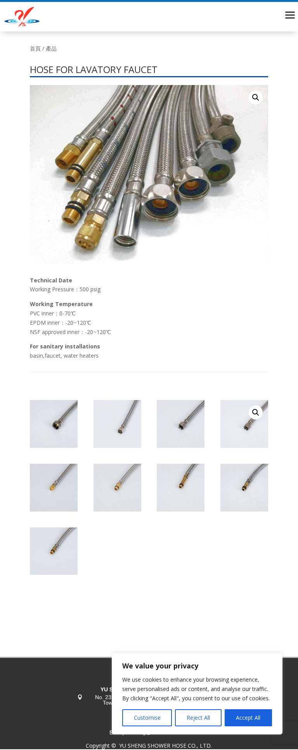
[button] (256, 97)
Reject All (198, 717)
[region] (197, 693)
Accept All (248, 717)
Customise (147, 717)
